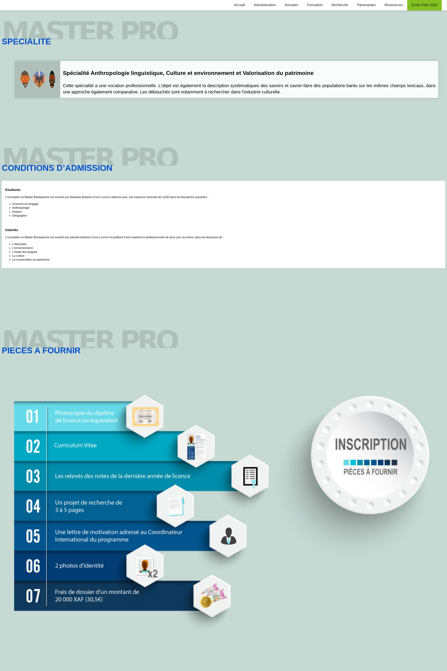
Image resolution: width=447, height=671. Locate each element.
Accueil (239, 5)
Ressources (393, 5)
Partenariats (366, 5)
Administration (265, 5)
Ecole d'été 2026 (424, 5)
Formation (315, 5)
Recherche (339, 5)
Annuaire (291, 5)
